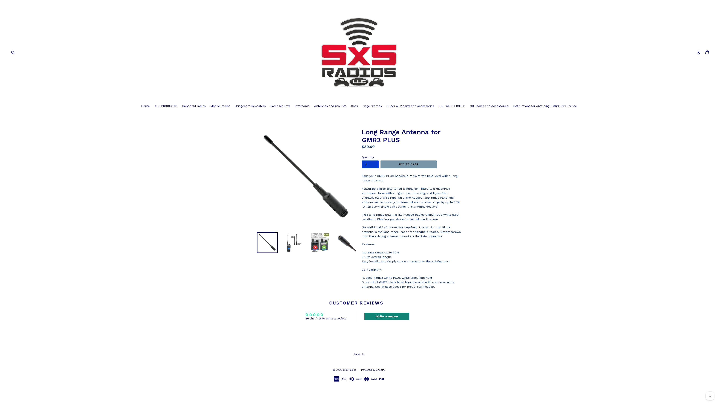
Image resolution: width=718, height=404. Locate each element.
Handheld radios (194, 106)
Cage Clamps (372, 106)
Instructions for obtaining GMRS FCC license (545, 106)
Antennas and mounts (330, 106)
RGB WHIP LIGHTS (452, 106)
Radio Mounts (280, 106)
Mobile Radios (220, 106)
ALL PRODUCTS (165, 106)
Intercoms (302, 106)
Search (359, 354)
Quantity (368, 157)
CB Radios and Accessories (489, 106)
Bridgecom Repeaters (250, 106)
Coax (354, 106)
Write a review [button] (387, 316)
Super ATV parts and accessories (410, 106)
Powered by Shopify (373, 369)
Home (145, 106)
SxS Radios (349, 369)
